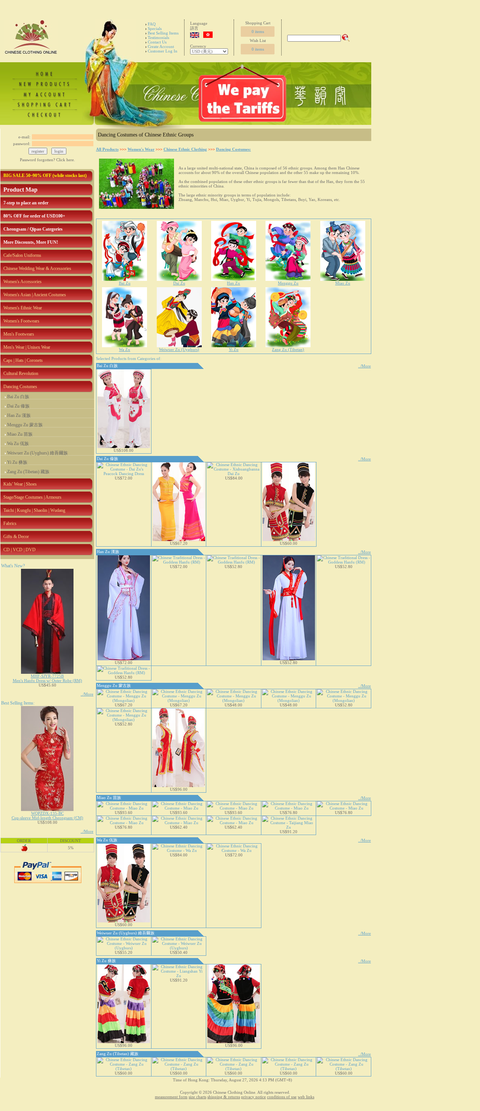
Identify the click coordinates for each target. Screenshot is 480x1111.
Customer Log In (162, 51)
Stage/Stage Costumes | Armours (32, 497)
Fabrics (9, 523)
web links (306, 1097)
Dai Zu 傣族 (18, 406)
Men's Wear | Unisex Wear (26, 347)
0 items (258, 31)
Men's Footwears (18, 334)
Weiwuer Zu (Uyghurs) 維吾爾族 (37, 453)
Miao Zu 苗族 (20, 434)
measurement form (171, 1097)
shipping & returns (223, 1097)
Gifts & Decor (16, 536)
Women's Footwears (21, 321)
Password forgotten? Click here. (47, 159)
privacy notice (253, 1097)
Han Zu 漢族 (19, 415)
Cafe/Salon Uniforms (22, 255)
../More (87, 694)
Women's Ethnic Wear (22, 307)
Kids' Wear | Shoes (20, 484)
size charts (197, 1097)
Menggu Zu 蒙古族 (25, 424)
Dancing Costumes (20, 386)
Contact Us (157, 42)
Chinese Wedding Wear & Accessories (37, 268)
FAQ (152, 24)
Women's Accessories (22, 281)
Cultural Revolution (20, 373)
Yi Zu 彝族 (17, 462)
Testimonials (158, 37)
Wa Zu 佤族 (18, 443)
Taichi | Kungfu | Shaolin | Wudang (34, 510)
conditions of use (282, 1097)
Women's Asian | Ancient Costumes (34, 294)
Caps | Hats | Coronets (23, 360)
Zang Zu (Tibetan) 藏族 (28, 471)
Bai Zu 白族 (18, 396)
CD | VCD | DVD (19, 549)
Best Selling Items (163, 33)
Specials (155, 28)
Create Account (161, 46)
